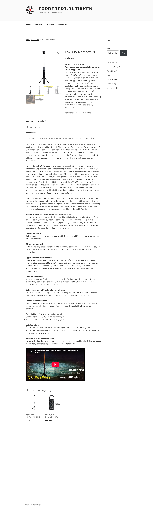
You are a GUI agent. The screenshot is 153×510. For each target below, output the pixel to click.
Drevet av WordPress (33, 505)
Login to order (71, 58)
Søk (108, 48)
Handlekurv (62, 25)
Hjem (28, 39)
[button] (58, 53)
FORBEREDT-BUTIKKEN (66, 8)
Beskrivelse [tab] (31, 121)
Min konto (38, 25)
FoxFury (77, 113)
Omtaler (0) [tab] (42, 121)
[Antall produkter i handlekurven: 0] (109, 40)
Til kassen (50, 25)
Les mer (29, 420)
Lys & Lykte (35, 39)
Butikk (28, 25)
